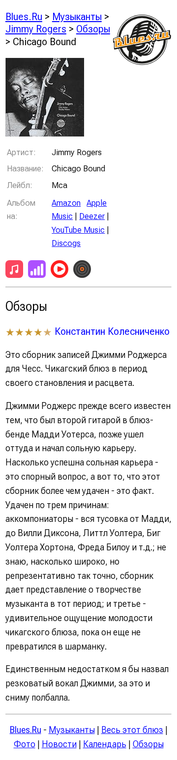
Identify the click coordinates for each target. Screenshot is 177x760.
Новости (59, 744)
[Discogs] (82, 271)
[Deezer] (37, 271)
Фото (24, 744)
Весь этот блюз (132, 730)
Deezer (92, 216)
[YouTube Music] (59, 271)
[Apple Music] (14, 271)
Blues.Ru (23, 16)
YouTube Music (78, 230)
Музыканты (77, 16)
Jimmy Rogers (35, 29)
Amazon (66, 203)
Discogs (66, 243)
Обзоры (93, 29)
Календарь (104, 744)
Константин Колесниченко (112, 331)
